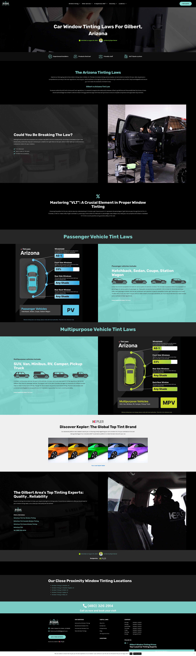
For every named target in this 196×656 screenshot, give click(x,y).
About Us (102, 623)
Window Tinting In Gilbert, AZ (60, 590)
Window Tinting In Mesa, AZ (60, 594)
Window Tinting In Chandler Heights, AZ (63, 588)
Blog (101, 631)
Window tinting (73, 3)
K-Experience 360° (100, 3)
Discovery (112, 3)
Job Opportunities (104, 633)
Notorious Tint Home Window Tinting (25, 524)
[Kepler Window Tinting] (147, 510)
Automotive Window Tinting (82, 623)
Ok (131, 653)
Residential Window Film (81, 625)
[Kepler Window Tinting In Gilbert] (147, 143)
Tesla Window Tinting (80, 631)
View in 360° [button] (58, 451)
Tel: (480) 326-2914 (20, 530)
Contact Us (102, 625)
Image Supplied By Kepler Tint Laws (121, 300)
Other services (86, 3)
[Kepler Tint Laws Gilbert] (49, 283)
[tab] (58, 450)
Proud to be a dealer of (53, 641)
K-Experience (103, 628)
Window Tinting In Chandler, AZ (61, 585)
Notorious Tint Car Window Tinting (25, 518)
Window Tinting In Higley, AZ (60, 592)
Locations (122, 3)
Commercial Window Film (82, 628)
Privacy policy (137, 653)
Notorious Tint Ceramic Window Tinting (26, 521)
